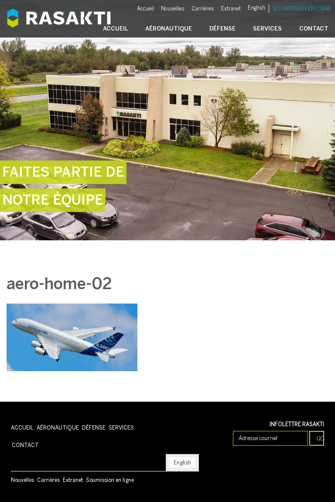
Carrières (202, 9)
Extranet (231, 9)
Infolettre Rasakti (297, 424)
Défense (222, 28)
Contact (313, 28)
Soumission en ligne (302, 9)
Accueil (145, 9)
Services (267, 28)
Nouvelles (173, 9)
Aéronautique (168, 28)
